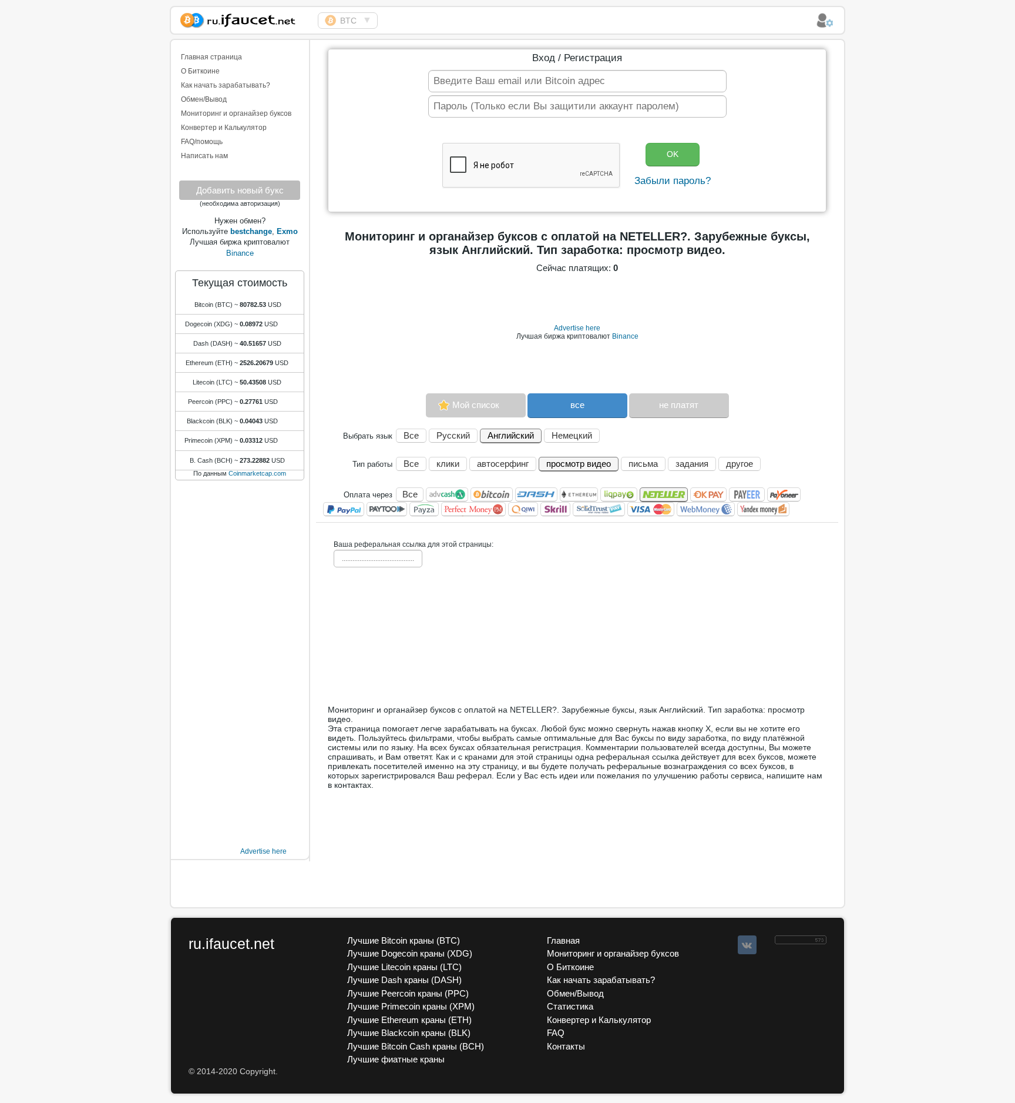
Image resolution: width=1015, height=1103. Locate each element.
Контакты (566, 1046)
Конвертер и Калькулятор (224, 127)
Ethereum (579, 494)
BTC (348, 20)
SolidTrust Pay (599, 509)
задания (691, 464)
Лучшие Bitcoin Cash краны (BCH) (415, 1046)
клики (447, 464)
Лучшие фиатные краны (396, 1059)
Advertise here (263, 851)
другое (739, 464)
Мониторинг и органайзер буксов (236, 113)
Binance (240, 253)
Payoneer (784, 494)
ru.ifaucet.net (231, 943)
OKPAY (708, 494)
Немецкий (572, 435)
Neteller (664, 494)
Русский (453, 435)
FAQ (555, 1033)
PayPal (343, 509)
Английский (511, 435)
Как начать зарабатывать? (225, 85)
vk (747, 944)
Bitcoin (491, 494)
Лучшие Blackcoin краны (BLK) (408, 1033)
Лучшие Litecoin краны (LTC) (404, 967)
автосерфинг (503, 464)
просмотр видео (578, 464)
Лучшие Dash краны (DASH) (404, 980)
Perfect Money (473, 509)
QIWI (523, 509)
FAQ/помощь (202, 142)
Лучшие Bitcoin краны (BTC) (403, 940)
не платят (678, 405)
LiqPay (618, 494)
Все (411, 435)
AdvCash (447, 494)
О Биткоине (200, 71)
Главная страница (211, 57)
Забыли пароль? (672, 180)
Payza (424, 509)
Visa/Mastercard (650, 509)
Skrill (555, 509)
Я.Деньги (763, 509)
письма (643, 464)
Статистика (570, 1006)
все (577, 405)
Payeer (747, 494)
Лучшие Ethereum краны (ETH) (409, 1020)
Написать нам (204, 156)
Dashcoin (536, 494)
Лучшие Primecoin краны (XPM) (411, 1006)
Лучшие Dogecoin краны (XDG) (409, 953)
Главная (563, 940)
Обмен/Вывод (204, 99)
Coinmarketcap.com (257, 473)
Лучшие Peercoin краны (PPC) (408, 993)
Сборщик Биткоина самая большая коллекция (244, 18)
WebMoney (706, 509)
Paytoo (387, 509)
